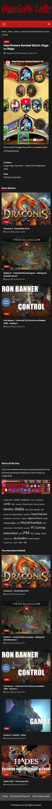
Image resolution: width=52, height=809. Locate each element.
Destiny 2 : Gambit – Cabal (15, 735)
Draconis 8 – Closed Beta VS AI (16, 228)
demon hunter (39, 504)
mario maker (10, 522)
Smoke (8, 232)
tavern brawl (34, 538)
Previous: (25, 165)
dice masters (35, 509)
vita (25, 542)
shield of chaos (8, 539)
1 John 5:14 (7, 476)
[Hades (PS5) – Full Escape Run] (26, 761)
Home (5, 796)
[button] (4, 24)
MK (18, 523)
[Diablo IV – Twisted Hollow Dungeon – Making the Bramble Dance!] (26, 253)
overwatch (18, 528)
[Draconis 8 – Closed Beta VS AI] (26, 208)
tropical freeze (8, 542)
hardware (26, 514)
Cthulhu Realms (27, 504)
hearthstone (39, 514)
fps (42, 509)
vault (15, 543)
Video (6, 42)
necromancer (8, 528)
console (18, 504)
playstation (11, 533)
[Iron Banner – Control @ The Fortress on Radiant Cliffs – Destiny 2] (26, 300)
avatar (17, 499)
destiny (9, 509)
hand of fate (17, 514)
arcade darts (8, 500)
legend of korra (35, 518)
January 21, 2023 (18, 785)
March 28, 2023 (17, 738)
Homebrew (8, 518)
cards (7, 503)
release (43, 534)
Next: (12, 176)
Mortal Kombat (31, 522)
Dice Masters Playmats (20, 796)
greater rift (7, 514)
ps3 (20, 533)
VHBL (20, 543)
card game (39, 500)
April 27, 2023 (17, 327)
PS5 (32, 533)
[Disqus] (26, 363)
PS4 (26, 532)
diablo (19, 509)
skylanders (21, 538)
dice (27, 509)
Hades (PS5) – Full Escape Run (16, 781)
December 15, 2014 (26, 53)
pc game (27, 528)
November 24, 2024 (19, 232)
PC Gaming (38, 527)
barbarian (25, 499)
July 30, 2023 (17, 279)
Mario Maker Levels (41, 796)
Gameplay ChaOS (11, 53)
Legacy (24, 518)
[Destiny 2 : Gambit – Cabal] (26, 715)
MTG (44, 523)
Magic (45, 518)
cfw (13, 504)
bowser (32, 500)
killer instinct (17, 518)
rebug (37, 533)
